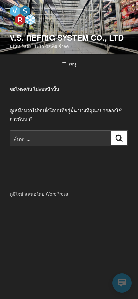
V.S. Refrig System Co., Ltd (67, 37)
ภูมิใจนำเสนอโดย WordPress (39, 194)
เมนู (72, 63)
